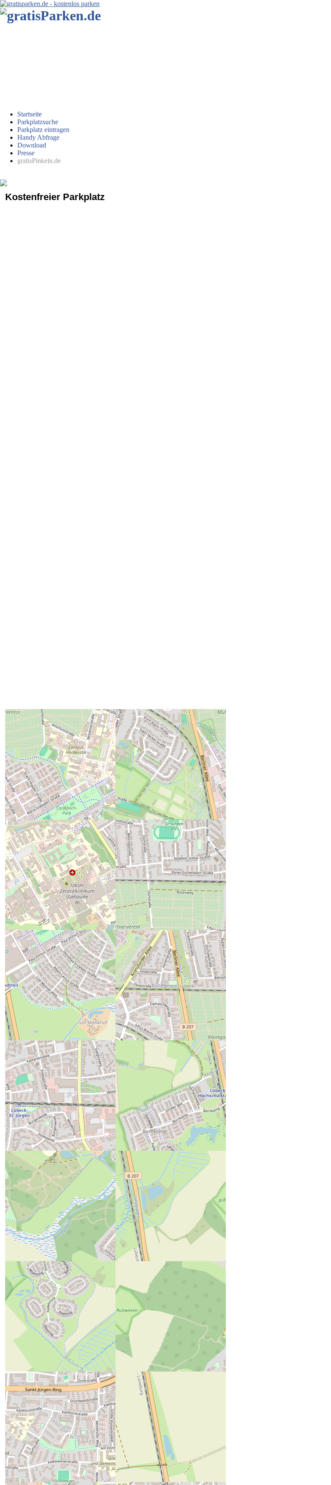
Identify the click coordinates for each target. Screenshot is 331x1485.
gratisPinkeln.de (39, 160)
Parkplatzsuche (37, 122)
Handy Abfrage (38, 137)
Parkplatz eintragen (43, 129)
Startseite (29, 114)
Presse (25, 153)
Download (31, 145)
